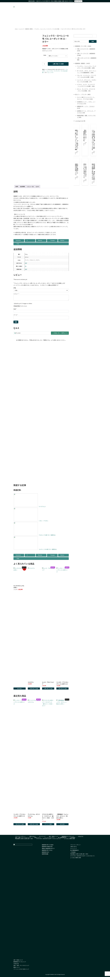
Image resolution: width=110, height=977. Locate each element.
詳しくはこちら (78, 1)
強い (26, 266)
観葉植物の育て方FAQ (47, 850)
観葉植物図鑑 (45, 854)
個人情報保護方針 (62, 837)
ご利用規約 (72, 837)
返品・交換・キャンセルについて (23, 837)
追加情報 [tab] (22, 186)
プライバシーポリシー (20, 836)
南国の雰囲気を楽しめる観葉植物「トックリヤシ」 (76, 169)
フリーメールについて (49, 837)
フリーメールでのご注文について (21, 969)
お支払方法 (80, 836)
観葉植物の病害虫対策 (47, 846)
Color (44, 55)
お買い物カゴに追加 (58, 64)
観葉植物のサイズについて (68, 836)
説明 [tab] (17, 186)
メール (15, 315)
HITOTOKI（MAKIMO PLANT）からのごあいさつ (48, 838)
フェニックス (50, 72)
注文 (83, 3)
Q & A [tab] (37, 186)
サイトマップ (42, 836)
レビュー (16, 294)
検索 (93, 41)
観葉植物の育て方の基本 (47, 845)
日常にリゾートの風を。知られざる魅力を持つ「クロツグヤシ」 (85, 170)
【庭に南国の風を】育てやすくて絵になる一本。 (85, 135)
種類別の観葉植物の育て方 (48, 848)
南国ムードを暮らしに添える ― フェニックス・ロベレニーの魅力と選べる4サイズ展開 (76, 140)
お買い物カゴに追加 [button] (20, 474)
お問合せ (94, 3)
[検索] (94, 36)
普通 (26, 263)
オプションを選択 (48, 824)
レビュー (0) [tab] (30, 186)
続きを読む (19, 688)
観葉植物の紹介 (45, 852)
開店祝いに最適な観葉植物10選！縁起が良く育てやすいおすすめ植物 (93, 171)
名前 (15, 309)
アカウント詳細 (88, 3)
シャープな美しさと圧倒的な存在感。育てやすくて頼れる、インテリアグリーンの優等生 (93, 140)
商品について (37, 837)
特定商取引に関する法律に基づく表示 (24, 838)
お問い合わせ (32, 836)
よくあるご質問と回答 (69, 838)
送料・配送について (53, 836)
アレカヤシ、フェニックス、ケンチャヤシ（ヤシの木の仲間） (55, 71)
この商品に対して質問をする (60, 333)
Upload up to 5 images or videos (23, 303)
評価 (14, 288)
